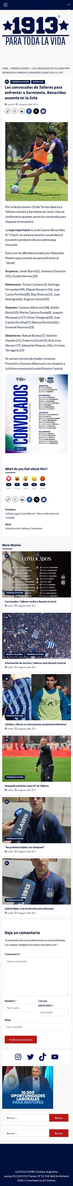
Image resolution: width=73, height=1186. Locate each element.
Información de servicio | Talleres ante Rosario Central (35, 663)
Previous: (32, 514)
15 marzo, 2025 (26, 104)
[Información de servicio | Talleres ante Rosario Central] (36, 636)
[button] (5, 4)
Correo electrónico (46, 1003)
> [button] (68, 4)
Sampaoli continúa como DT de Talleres (27, 786)
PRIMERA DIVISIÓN (20, 81)
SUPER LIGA (38, 81)
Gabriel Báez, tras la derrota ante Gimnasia (29, 909)
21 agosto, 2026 (24, 728)
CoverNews (32, 1180)
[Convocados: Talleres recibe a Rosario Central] (36, 574)
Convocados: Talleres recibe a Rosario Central (30, 601)
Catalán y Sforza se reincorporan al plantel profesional (35, 724)
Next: (23, 526)
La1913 (11, 104)
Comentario (13, 954)
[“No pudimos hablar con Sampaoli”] (36, 820)
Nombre (10, 1000)
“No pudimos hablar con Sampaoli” (25, 847)
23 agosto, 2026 (24, 667)
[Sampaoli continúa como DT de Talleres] (36, 759)
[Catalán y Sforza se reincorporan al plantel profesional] (36, 697)
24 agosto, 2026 (24, 605)
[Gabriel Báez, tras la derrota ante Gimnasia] (36, 881)
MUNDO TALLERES (14, 654)
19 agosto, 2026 (24, 790)
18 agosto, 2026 (24, 851)
